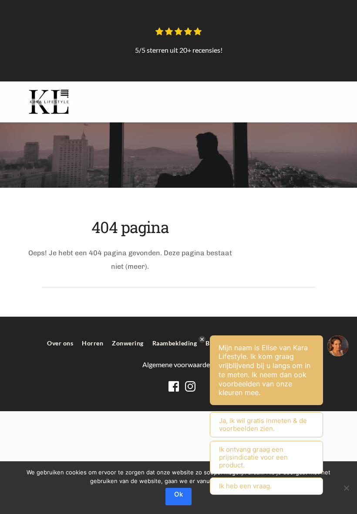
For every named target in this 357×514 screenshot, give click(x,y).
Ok (178, 494)
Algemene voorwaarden (178, 364)
